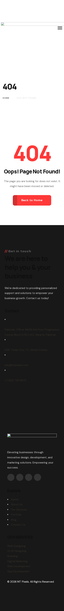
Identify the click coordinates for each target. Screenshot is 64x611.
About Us (17, 504)
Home (14, 499)
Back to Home (32, 200)
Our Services (19, 509)
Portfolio (16, 514)
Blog (13, 520)
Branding (12, 556)
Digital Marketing (17, 561)
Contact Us (18, 525)
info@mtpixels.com (16, 365)
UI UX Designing (16, 551)
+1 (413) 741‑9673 (15, 380)
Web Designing (16, 546)
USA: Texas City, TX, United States (26, 350)
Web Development (18, 566)
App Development (18, 571)
